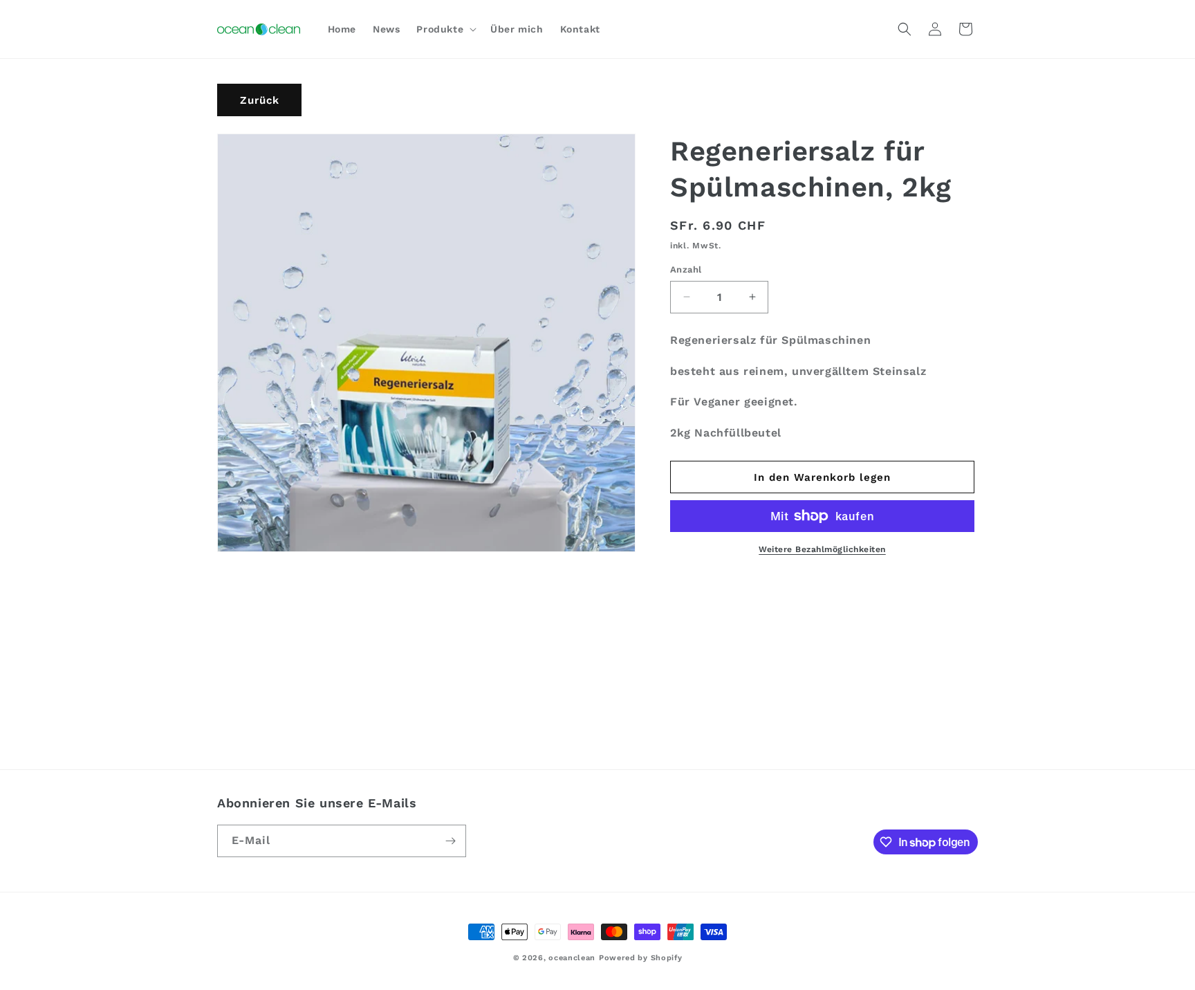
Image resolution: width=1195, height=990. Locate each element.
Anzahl (685, 269)
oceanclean (571, 957)
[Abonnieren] (450, 841)
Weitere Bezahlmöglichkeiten (822, 549)
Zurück (259, 100)
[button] (445, 29)
